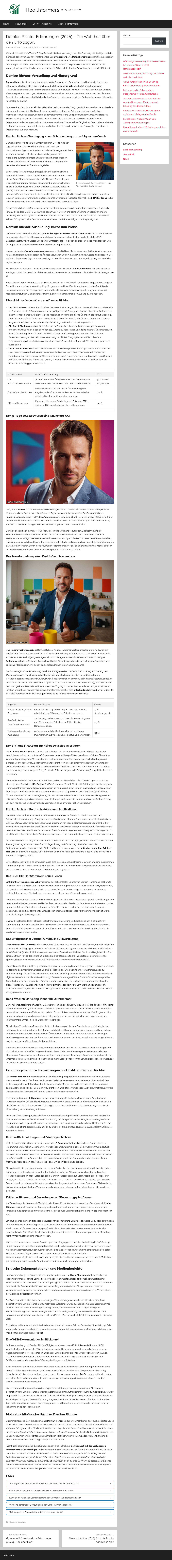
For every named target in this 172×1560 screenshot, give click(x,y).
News (6, 23)
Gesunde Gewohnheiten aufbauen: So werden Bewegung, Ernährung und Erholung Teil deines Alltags (141, 102)
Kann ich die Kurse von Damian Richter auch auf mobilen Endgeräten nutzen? (45, 1498)
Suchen (127, 35)
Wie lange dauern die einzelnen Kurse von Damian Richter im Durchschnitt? (44, 1483)
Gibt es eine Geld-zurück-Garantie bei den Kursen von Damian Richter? (41, 1490)
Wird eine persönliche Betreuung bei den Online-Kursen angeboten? (41, 1505)
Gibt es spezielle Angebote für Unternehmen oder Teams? (36, 1512)
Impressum (8, 1555)
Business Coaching (42, 23)
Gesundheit (20, 23)
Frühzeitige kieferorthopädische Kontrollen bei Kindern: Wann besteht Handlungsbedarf (144, 65)
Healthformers (42, 10)
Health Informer (50, 47)
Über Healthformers (68, 23)
